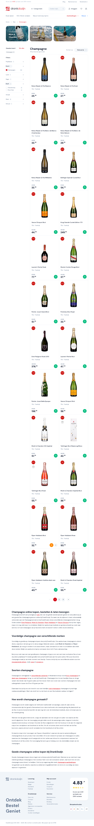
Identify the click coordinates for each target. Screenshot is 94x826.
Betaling (49, 802)
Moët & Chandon (38, 622)
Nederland (31, 782)
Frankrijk (37, 89)
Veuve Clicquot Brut (39, 222)
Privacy (30, 808)
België (29, 784)
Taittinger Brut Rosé (39, 491)
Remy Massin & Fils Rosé (69, 86)
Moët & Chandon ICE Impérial (42, 446)
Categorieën (38, 9)
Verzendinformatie (52, 804)
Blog (29, 802)
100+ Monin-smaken (23, 16)
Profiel (48, 782)
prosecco (39, 662)
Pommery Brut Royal (68, 312)
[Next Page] (68, 599)
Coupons (49, 786)
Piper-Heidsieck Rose (68, 535)
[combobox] (81, 50)
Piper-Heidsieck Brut (39, 535)
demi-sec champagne (19, 678)
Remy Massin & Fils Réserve (41, 86)
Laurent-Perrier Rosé (39, 267)
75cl (33, 89)
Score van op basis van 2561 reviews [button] (18, 1)
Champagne (9, 52)
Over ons (30, 797)
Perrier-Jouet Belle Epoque (41, 401)
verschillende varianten (39, 676)
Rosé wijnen (10, 16)
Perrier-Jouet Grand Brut (40, 312)
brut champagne (72, 676)
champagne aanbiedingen (67, 762)
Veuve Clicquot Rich (68, 401)
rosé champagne (54, 689)
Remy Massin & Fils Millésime (42, 178)
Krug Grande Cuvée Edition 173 (71, 222)
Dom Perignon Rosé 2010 (40, 357)
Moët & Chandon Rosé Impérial (71, 580)
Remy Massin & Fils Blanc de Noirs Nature (70, 132)
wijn (38, 615)
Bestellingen (50, 784)
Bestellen (49, 799)
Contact (30, 799)
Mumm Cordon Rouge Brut (70, 267)
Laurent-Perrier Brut (68, 357)
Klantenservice (51, 797)
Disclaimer (31, 810)
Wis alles (21, 48)
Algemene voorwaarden (35, 806)
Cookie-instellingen (34, 813)
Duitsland (31, 786)
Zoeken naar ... (54, 9)
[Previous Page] (49, 599)
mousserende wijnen (19, 662)
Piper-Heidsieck (50, 622)
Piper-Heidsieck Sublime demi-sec (43, 580)
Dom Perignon (26, 622)
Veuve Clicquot (63, 622)
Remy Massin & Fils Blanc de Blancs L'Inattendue (44, 132)
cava (32, 662)
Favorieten (50, 789)
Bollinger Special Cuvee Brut (71, 178)
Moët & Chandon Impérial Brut (71, 491)
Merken (30, 804)
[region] (47, 33)
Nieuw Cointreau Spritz (40, 16)
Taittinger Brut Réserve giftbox (71, 446)
